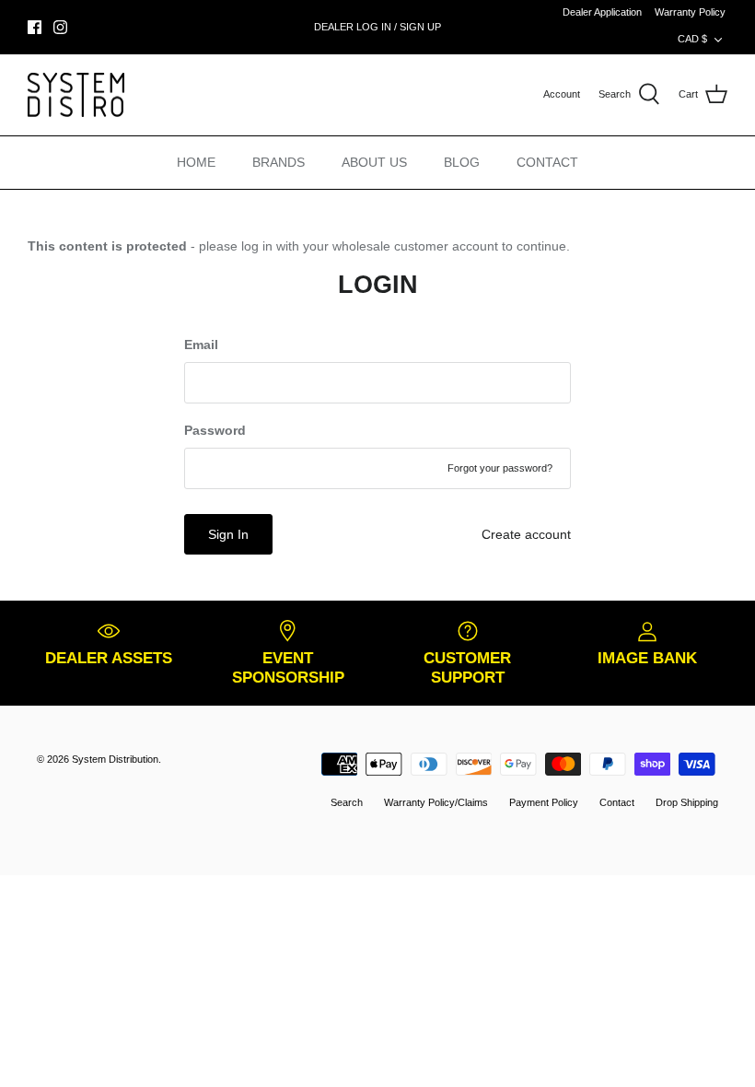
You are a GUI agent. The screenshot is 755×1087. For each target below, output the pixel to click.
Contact (616, 802)
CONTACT (547, 162)
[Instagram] (60, 27)
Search (347, 802)
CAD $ (692, 38)
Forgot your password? (499, 467)
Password (215, 430)
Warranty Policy (690, 12)
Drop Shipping (687, 802)
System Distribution (115, 759)
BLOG (462, 162)
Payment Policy (543, 802)
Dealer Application (602, 12)
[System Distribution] (76, 95)
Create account (526, 534)
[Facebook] (34, 27)
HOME (196, 162)
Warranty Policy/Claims (436, 802)
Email (201, 344)
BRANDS (278, 162)
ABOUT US (374, 162)
